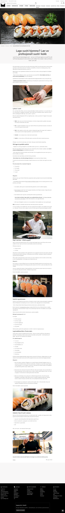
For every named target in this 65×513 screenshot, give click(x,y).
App (54, 494)
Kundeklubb (62, 5)
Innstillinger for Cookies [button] (57, 495)
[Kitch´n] (3, 5)
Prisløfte (28, 490)
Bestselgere (38, 5)
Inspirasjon (48, 5)
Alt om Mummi (16, 495)
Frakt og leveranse (4, 495)
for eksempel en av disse (24, 307)
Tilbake (14, 459)
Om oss (54, 489)
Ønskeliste (16, 494)
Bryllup (58, 5)
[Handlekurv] (63, 3)
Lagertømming (53, 5)
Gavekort (42, 490)
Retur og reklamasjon (5, 493)
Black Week (16, 497)
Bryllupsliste (16, 493)
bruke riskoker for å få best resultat (31, 181)
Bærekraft (55, 491)
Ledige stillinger (56, 493)
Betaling (2, 497)
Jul (14, 498)
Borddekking (42, 491)
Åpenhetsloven (56, 498)
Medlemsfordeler (30, 489)
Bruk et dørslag (17, 190)
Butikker (54, 490)
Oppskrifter (16, 490)
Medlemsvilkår (29, 494)
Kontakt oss (3, 489)
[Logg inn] (61, 3)
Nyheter (37, 7)
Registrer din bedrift (20, 510)
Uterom (41, 494)
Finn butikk (57, 1)
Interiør (41, 493)
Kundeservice (62, 1)
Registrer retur (3, 494)
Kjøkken (41, 489)
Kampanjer (43, 5)
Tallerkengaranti (30, 493)
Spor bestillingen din (4, 498)
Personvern (55, 497)
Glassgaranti (29, 491)
